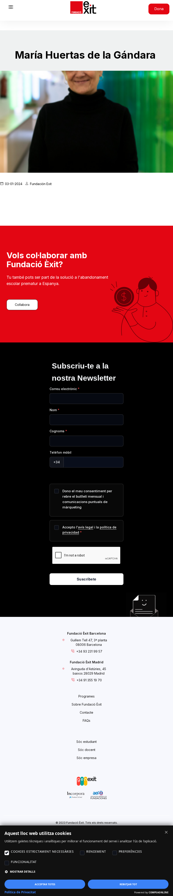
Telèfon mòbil (60, 452)
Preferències (130, 851)
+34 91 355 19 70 (89, 680)
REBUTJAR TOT (128, 884)
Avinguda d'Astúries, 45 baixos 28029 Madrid (88, 671)
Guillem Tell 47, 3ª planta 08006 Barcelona (89, 642)
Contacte (86, 712)
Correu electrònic (63, 389)
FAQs (86, 720)
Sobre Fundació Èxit (87, 704)
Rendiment (96, 851)
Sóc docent (86, 750)
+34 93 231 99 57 (89, 651)
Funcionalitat (24, 862)
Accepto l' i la (89, 529)
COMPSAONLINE (158, 892)
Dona (159, 9)
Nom (53, 410)
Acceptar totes (45, 884)
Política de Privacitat (20, 892)
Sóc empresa (86, 758)
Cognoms (57, 431)
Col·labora (22, 305)
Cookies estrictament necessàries (42, 851)
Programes (86, 696)
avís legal (85, 527)
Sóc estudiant (86, 742)
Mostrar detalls (22, 872)
